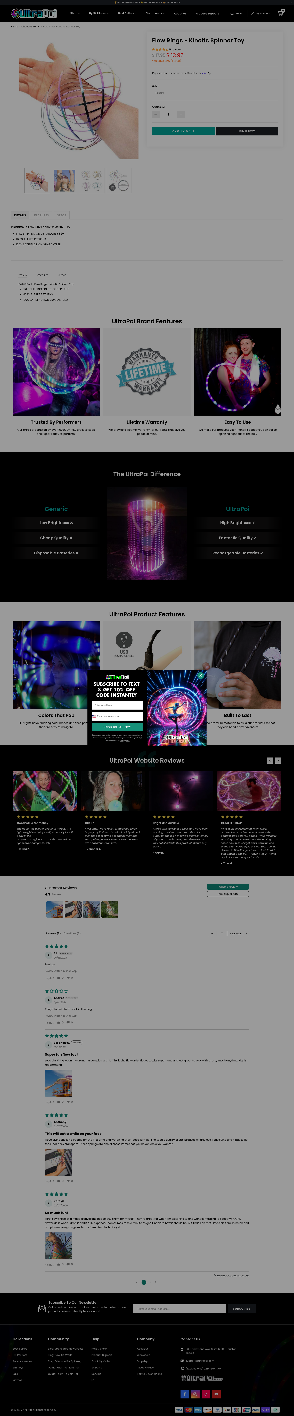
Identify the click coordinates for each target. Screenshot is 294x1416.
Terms (122, 740)
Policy (128, 740)
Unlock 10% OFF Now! (117, 726)
